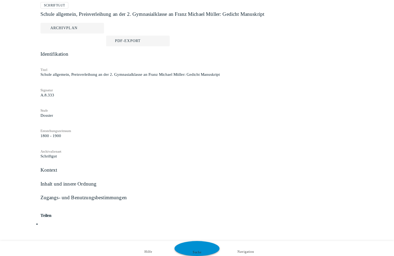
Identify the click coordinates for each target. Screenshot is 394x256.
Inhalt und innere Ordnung (68, 184)
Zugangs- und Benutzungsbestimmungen (83, 197)
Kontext (48, 170)
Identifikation (54, 54)
